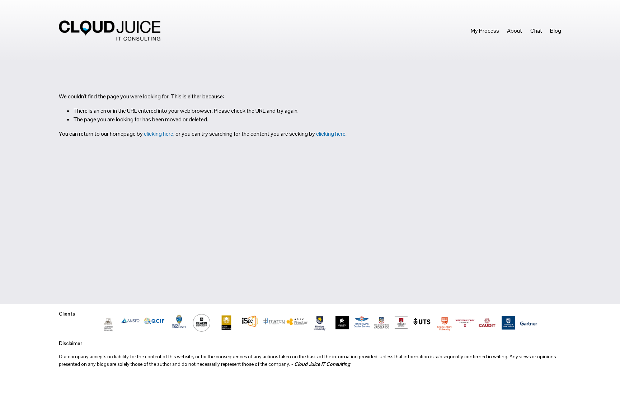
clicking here (158, 133)
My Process (485, 30)
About (514, 30)
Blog (555, 30)
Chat (536, 30)
